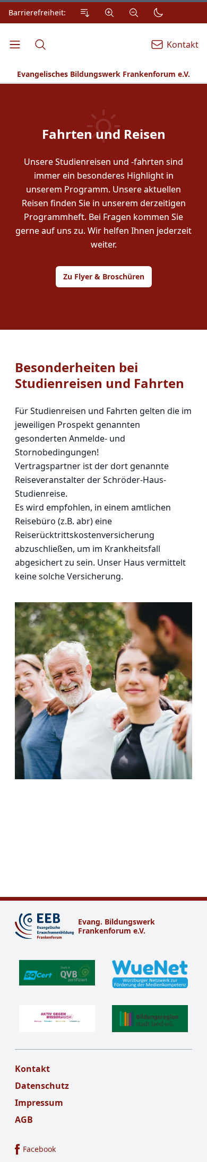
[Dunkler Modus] (158, 12)
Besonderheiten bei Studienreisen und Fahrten (99, 375)
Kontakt (32, 1069)
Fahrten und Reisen (104, 134)
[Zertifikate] (103, 996)
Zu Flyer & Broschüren (103, 276)
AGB (24, 1119)
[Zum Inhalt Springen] (85, 12)
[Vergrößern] (109, 12)
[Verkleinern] (133, 12)
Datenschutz (42, 1085)
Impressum (39, 1102)
